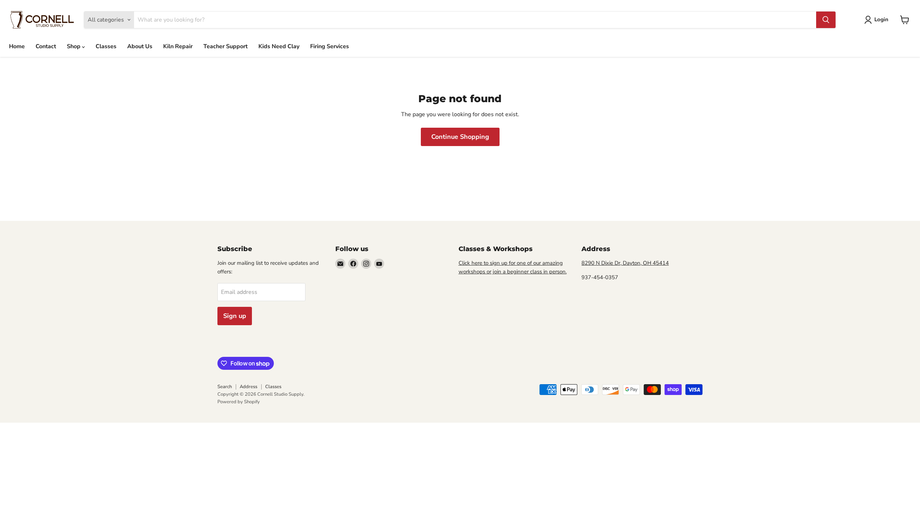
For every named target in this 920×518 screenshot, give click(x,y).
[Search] (826, 20)
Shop (74, 46)
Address (248, 386)
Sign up (234, 316)
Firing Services (329, 46)
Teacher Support (225, 46)
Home (17, 46)
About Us (139, 46)
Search (224, 386)
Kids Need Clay (278, 46)
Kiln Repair (178, 46)
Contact (46, 46)
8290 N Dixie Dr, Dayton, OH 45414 (625, 263)
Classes (106, 46)
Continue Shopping (460, 136)
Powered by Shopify (238, 402)
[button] (877, 19)
